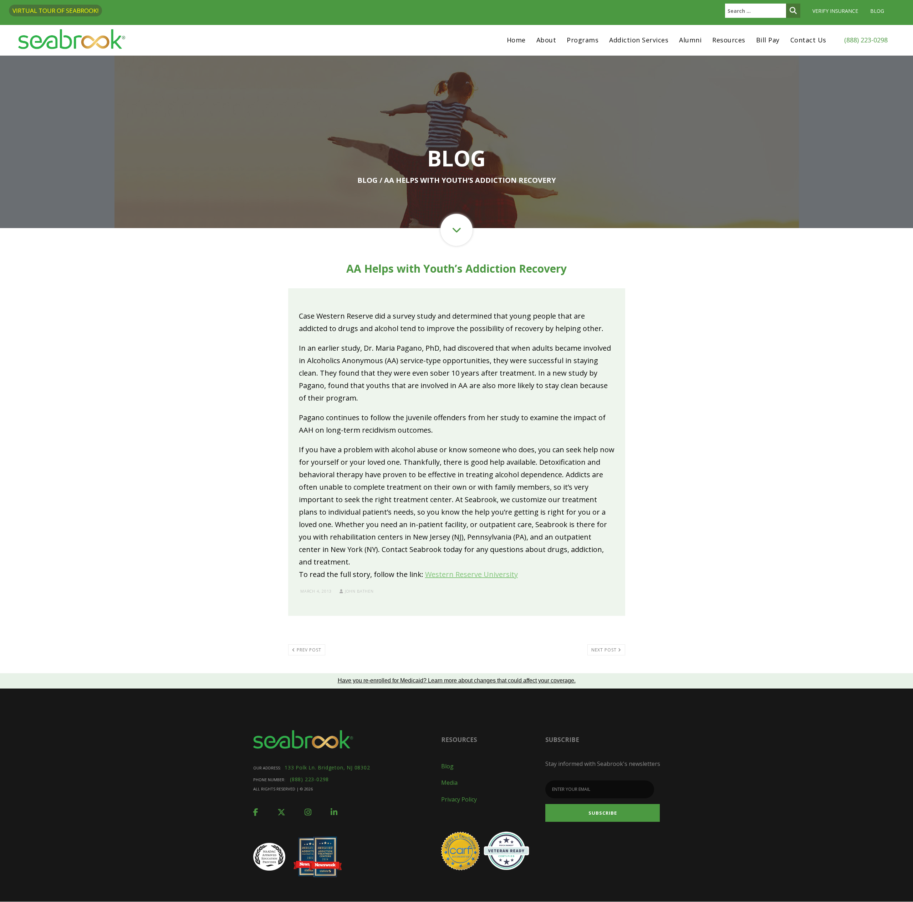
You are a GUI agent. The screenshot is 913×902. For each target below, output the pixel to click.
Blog (877, 10)
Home (516, 40)
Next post (604, 650)
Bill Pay (768, 40)
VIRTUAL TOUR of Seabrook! (55, 10)
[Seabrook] (71, 40)
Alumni (690, 40)
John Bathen (358, 591)
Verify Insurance (835, 10)
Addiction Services (638, 40)
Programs (582, 40)
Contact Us (808, 40)
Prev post (308, 650)
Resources (728, 40)
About (546, 40)
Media (449, 783)
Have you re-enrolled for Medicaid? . (457, 680)
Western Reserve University (471, 574)
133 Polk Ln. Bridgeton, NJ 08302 (327, 767)
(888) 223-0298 (866, 40)
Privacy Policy (459, 799)
